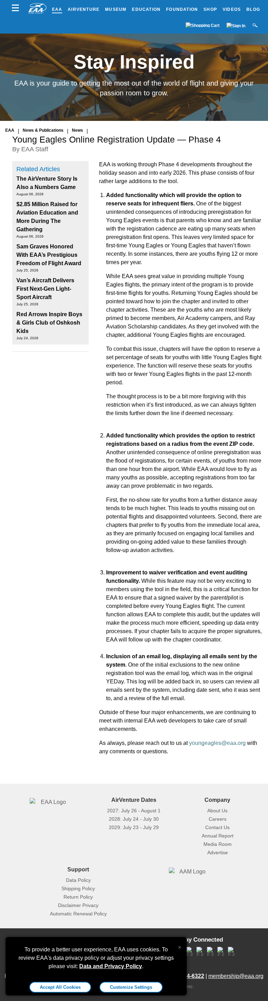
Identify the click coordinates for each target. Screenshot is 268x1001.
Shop (210, 9)
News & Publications (43, 130)
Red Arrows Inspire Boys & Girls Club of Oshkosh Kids (49, 322)
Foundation (182, 9)
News (77, 130)
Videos (232, 9)
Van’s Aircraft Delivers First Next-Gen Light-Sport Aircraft (45, 288)
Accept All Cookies (60, 987)
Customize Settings (131, 987)
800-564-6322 (186, 976)
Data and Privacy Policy (110, 966)
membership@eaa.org (235, 976)
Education (146, 9)
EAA (57, 9)
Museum (115, 9)
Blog (253, 9)
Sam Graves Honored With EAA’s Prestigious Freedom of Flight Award (48, 255)
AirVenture (83, 9)
